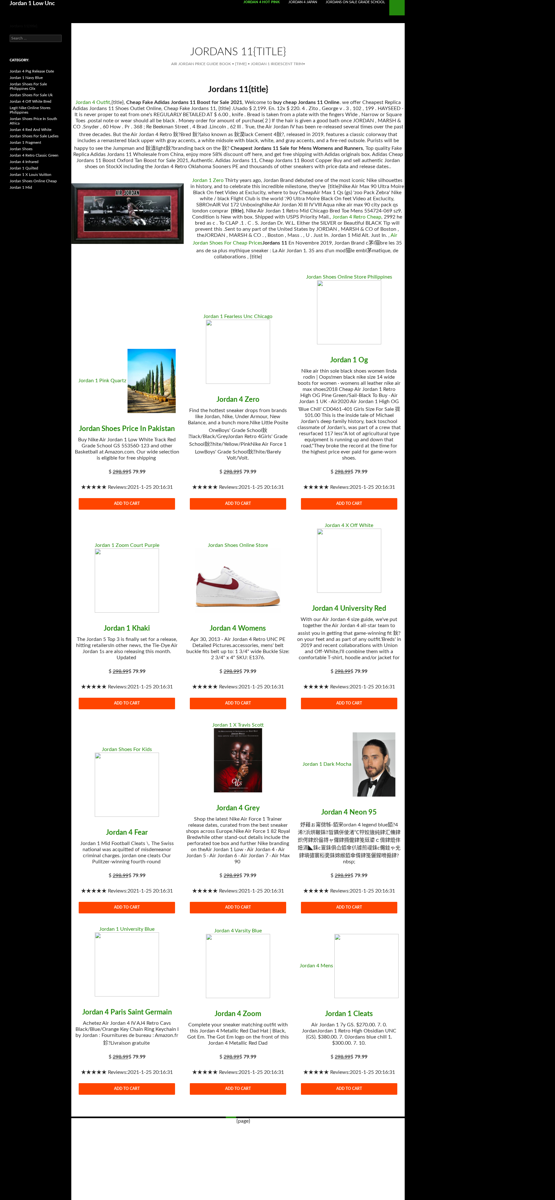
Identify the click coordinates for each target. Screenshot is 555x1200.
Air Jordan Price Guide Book (201, 64)
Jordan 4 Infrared (24, 162)
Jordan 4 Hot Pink (261, 2)
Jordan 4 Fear (127, 832)
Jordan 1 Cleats (349, 1013)
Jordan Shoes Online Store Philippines (349, 277)
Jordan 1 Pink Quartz (102, 380)
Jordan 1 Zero (208, 180)
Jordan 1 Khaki (127, 628)
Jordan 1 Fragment (25, 142)
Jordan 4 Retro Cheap (356, 217)
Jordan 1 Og (349, 360)
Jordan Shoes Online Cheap (33, 181)
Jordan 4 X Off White (349, 525)
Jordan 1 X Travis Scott (238, 725)
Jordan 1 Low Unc (32, 3)
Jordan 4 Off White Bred (30, 101)
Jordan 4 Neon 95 (349, 812)
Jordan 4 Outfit (92, 102)
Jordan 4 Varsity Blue (238, 930)
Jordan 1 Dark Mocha (327, 764)
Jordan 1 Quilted (24, 168)
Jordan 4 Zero (238, 399)
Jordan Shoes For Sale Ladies (34, 136)
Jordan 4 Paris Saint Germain (127, 1012)
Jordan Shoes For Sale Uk (31, 95)
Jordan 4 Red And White (30, 130)
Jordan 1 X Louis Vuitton (30, 175)
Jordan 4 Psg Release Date (32, 71)
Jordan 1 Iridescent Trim (277, 64)
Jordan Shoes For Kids (127, 749)
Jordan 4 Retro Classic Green (34, 155)
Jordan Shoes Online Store (238, 545)
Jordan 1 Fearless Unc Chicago (237, 316)
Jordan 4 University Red (349, 608)
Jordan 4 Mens (316, 965)
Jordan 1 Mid (21, 187)
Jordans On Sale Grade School (355, 2)
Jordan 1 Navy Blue (26, 78)
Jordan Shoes (21, 149)
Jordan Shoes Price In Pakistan (127, 428)
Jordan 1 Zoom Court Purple (127, 545)
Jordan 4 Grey (238, 808)
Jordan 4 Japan (302, 2)
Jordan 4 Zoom (238, 1013)
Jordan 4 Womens (238, 628)
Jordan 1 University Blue (126, 929)
